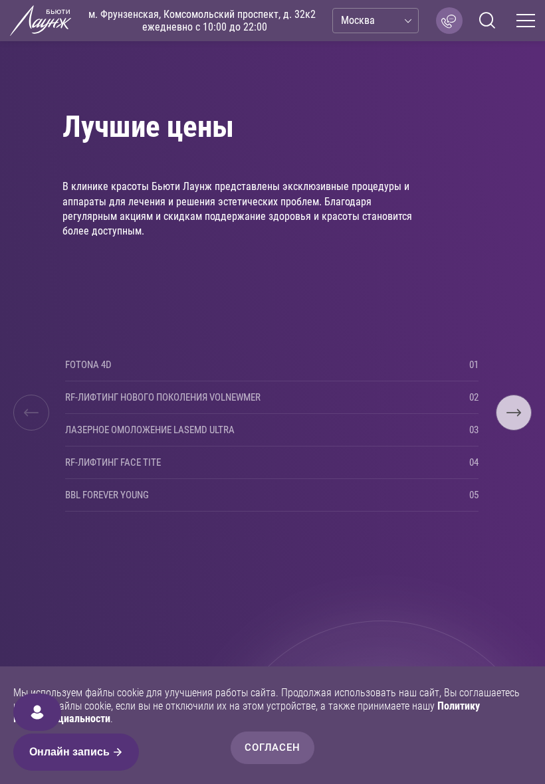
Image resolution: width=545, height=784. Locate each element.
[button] (31, 413)
